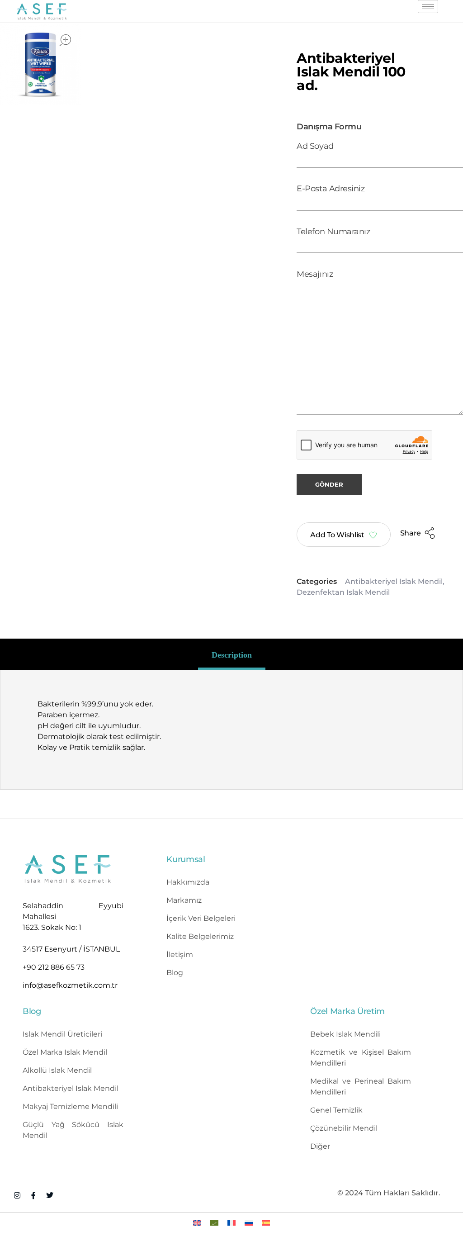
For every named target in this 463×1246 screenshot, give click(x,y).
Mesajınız (315, 274)
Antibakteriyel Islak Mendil (394, 581)
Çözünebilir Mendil (344, 1128)
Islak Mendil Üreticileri (62, 1034)
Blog (174, 972)
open (65, 40)
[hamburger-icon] (428, 6)
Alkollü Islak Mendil (57, 1070)
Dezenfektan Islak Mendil (343, 592)
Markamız (184, 900)
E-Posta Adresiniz (330, 188)
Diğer (320, 1146)
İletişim (179, 954)
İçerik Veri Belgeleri (201, 918)
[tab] (231, 655)
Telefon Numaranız (333, 231)
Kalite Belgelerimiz (200, 936)
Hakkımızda (187, 882)
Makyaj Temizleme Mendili (70, 1106)
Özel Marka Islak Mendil (65, 1052)
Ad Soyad (315, 146)
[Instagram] (17, 1195)
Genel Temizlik (336, 1110)
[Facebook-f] (33, 1195)
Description (232, 654)
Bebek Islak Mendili (345, 1034)
